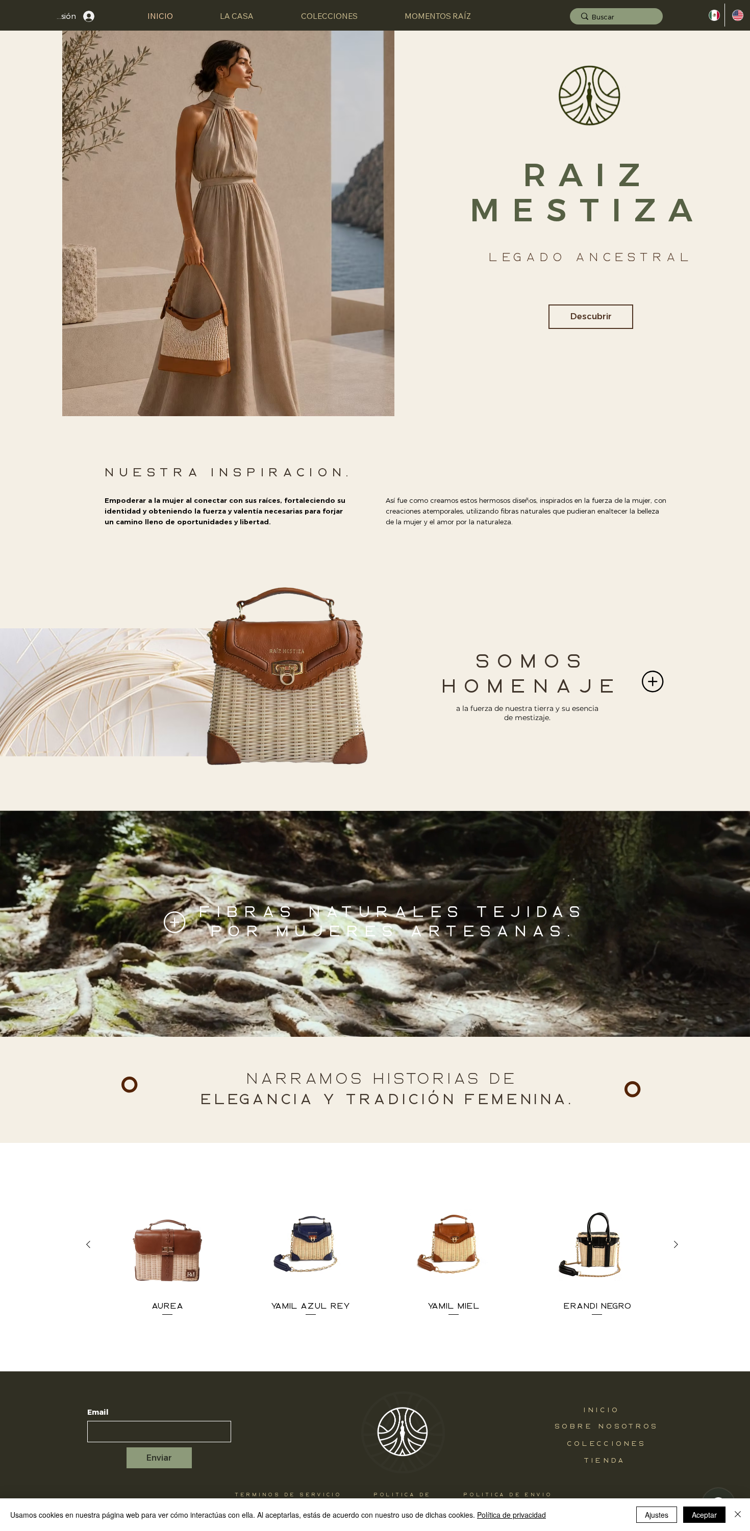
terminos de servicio (288, 1495)
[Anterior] (88, 1244)
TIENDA (605, 1461)
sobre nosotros (607, 1426)
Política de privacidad (511, 1515)
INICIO (602, 1410)
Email (98, 1412)
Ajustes (656, 1515)
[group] (382, 1257)
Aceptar (704, 1515)
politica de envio (508, 1495)
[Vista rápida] (167, 1244)
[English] (736, 15)
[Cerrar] (738, 1515)
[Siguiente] (676, 1244)
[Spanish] (713, 15)
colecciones (607, 1444)
